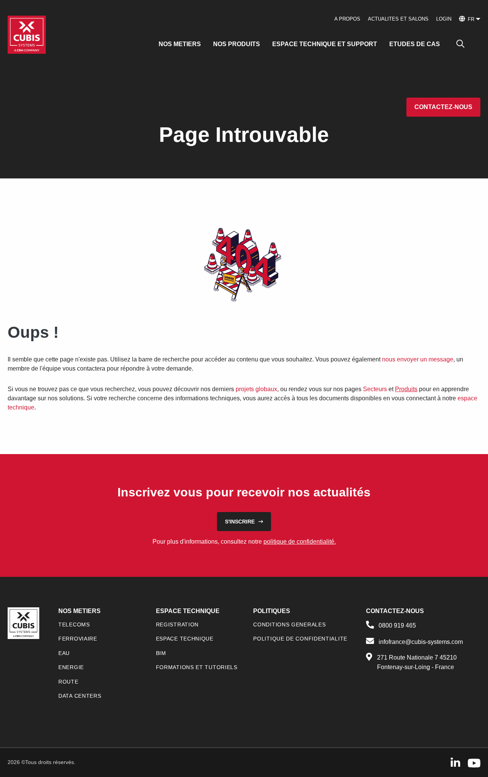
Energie (71, 667)
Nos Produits (236, 44)
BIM (161, 653)
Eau (64, 653)
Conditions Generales (289, 624)
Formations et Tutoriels (197, 667)
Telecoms (74, 624)
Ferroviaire (77, 639)
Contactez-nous (443, 107)
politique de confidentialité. (299, 541)
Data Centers (79, 696)
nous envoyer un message (417, 359)
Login (443, 18)
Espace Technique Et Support (324, 44)
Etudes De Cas (414, 44)
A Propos (347, 18)
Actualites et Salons (398, 18)
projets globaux (256, 389)
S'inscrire (240, 522)
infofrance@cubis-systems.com (421, 642)
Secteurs (375, 389)
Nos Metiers (180, 44)
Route (68, 682)
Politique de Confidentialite (300, 639)
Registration (177, 624)
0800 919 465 (397, 625)
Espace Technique (185, 639)
